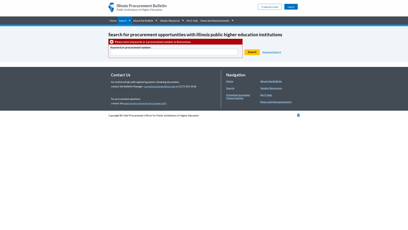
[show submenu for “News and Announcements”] (233, 20)
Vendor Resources (170, 20)
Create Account (269, 6)
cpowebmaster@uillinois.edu (159, 86)
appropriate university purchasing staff (145, 103)
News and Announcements (214, 20)
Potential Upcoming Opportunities (238, 96)
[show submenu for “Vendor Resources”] (183, 20)
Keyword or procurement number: (130, 47)
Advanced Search (271, 52)
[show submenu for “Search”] (130, 20)
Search (122, 20)
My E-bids (192, 20)
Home (113, 20)
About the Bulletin (143, 20)
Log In (291, 6)
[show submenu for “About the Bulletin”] (156, 20)
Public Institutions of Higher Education (142, 7)
